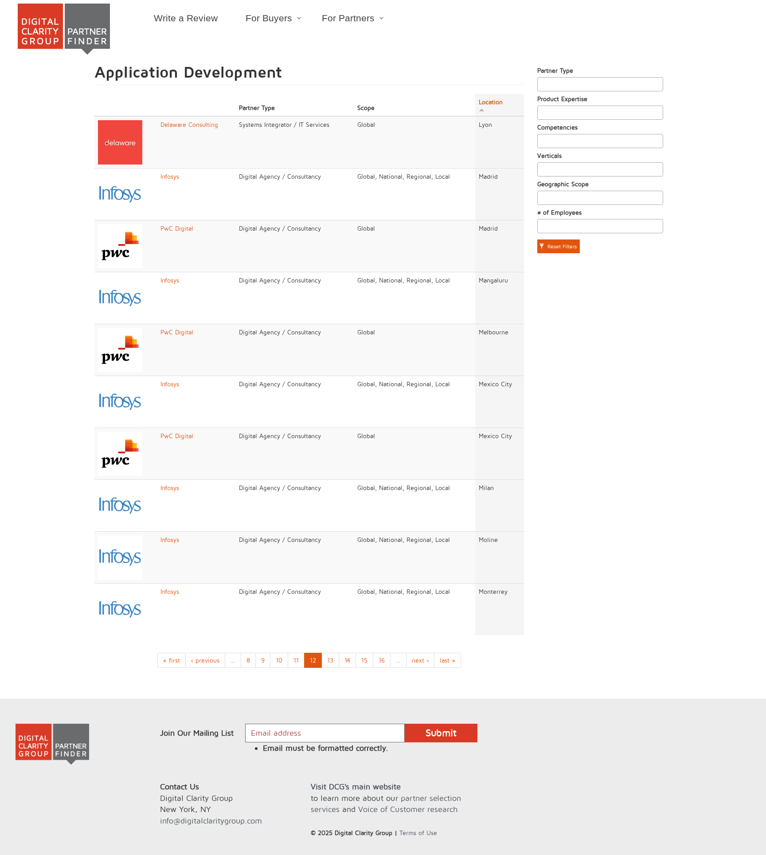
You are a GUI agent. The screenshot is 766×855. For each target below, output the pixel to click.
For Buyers (261, 19)
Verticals (549, 155)
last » (447, 660)
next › (420, 660)
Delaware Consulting (189, 124)
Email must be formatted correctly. (325, 748)
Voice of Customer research (407, 809)
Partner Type (555, 70)
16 (382, 660)
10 (279, 660)
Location (491, 102)
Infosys (169, 176)
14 (347, 660)
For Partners (341, 19)
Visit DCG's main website (356, 786)
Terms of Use (418, 832)
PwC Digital (176, 228)
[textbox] (542, 84)
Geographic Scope (563, 184)
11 (296, 660)
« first (171, 660)
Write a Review (186, 18)
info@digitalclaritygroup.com (211, 820)
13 (330, 660)
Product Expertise (562, 98)
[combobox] (600, 84)
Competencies (557, 127)
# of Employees (559, 212)
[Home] (64, 29)
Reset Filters (561, 246)
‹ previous (205, 660)
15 (364, 660)
